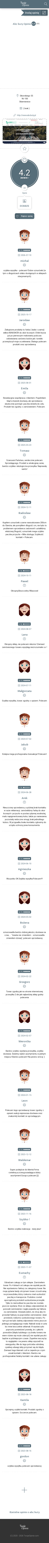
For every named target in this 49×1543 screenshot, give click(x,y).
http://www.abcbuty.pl (26, 115)
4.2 (33, 23)
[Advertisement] (24, 62)
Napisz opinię (27, 216)
